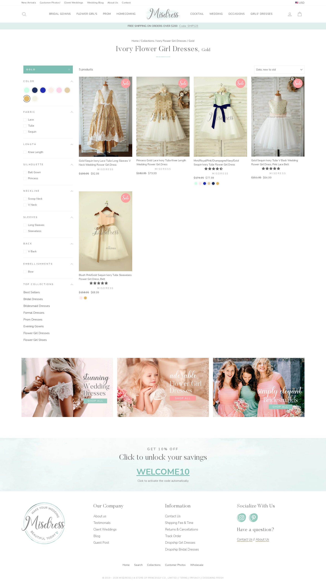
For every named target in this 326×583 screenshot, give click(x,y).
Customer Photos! (50, 2)
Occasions (236, 14)
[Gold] (217, 183)
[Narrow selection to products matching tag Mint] (26, 90)
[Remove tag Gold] (26, 98)
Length (30, 144)
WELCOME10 (163, 472)
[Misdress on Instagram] (241, 518)
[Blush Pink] (200, 183)
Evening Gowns (33, 326)
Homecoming (126, 14)
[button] (214, 169)
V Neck (32, 205)
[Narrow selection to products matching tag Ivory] (34, 98)
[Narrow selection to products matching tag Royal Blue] (43, 90)
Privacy (195, 578)
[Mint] (196, 183)
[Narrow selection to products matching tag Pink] (59, 90)
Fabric (29, 112)
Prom (107, 14)
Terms (184, 578)
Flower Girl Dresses (36, 333)
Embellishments (38, 264)
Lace (31, 119)
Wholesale (196, 565)
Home (135, 41)
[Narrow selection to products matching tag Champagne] (67, 90)
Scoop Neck (35, 199)
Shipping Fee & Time (179, 523)
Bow (31, 271)
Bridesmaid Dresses (36, 306)
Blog (96, 536)
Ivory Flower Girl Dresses (171, 41)
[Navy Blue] (213, 183)
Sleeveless (34, 231)
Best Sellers (31, 292)
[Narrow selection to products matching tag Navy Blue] (34, 90)
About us (99, 516)
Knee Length (35, 152)
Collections (147, 41)
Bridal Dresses (33, 299)
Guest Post (101, 543)
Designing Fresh (213, 578)
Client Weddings (73, 2)
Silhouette (33, 164)
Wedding (216, 14)
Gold (30, 69)
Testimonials (102, 523)
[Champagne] (209, 183)
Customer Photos (175, 565)
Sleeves (30, 217)
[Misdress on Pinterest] (253, 518)
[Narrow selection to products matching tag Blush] (51, 90)
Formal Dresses (33, 313)
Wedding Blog (95, 2)
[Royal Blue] (204, 183)
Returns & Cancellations (181, 529)
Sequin (32, 132)
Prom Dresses (32, 319)
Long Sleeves (36, 225)
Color (29, 81)
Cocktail (197, 14)
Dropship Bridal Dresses (182, 549)
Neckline (31, 190)
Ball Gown (34, 172)
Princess (33, 178)
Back (27, 243)
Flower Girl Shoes (35, 340)
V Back (32, 251)
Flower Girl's (87, 14)
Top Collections (38, 284)
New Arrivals (29, 2)
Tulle (31, 125)
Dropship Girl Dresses (180, 543)
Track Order (173, 536)
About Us (113, 2)
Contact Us (173, 516)
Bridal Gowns (60, 14)
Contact (126, 2)
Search (138, 565)
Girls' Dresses (262, 14)
